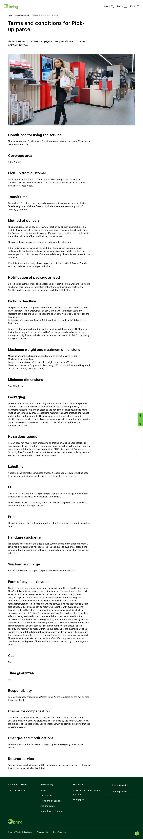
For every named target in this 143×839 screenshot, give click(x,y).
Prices (43, 790)
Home (10, 15)
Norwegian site (120, 791)
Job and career (47, 805)
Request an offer (120, 785)
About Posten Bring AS (51, 811)
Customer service (16, 790)
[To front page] (11, 6)
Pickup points (79, 799)
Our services (46, 795)
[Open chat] (137, 833)
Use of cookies (59, 832)
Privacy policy (43, 832)
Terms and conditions (22, 15)
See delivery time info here (21, 206)
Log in (120, 6)
